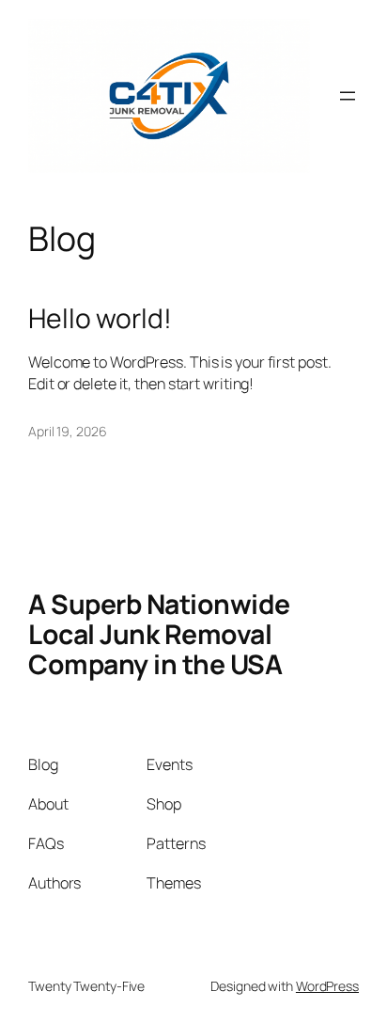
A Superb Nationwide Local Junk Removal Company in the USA (159, 634)
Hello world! (100, 319)
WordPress (327, 986)
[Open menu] (347, 96)
